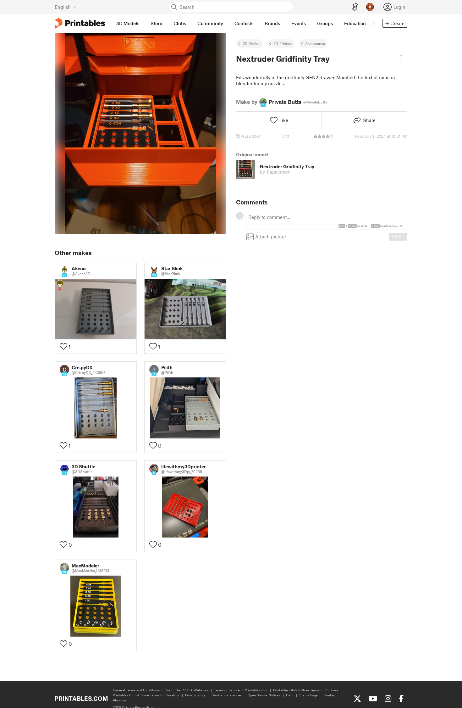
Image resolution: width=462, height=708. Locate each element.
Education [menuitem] (355, 23)
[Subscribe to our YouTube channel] (373, 698)
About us (119, 700)
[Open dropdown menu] (401, 58)
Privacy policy (195, 695)
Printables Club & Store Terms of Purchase (305, 690)
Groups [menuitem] (325, 23)
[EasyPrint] (355, 7)
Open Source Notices (264, 695)
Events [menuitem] (298, 23)
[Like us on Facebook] (401, 698)
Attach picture (270, 236)
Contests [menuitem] (243, 23)
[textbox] (326, 221)
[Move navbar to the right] (373, 23)
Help (289, 695)
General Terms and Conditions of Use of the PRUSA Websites (160, 690)
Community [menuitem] (210, 23)
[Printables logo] (80, 23)
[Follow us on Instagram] (388, 698)
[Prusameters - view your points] (370, 7)
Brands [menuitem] (272, 23)
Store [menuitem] (156, 23)
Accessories (315, 43)
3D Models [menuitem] (127, 23)
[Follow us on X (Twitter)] (357, 698)
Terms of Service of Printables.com (240, 690)
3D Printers (282, 43)
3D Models (252, 43)
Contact (330, 695)
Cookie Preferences (227, 695)
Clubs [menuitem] (179, 23)
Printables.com (81, 698)
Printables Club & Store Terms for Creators (146, 695)
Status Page (308, 695)
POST (398, 236)
